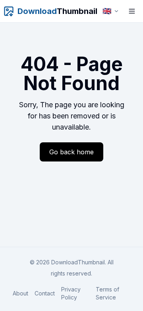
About (20, 293)
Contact (45, 293)
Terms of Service (107, 293)
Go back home (71, 152)
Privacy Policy (71, 293)
